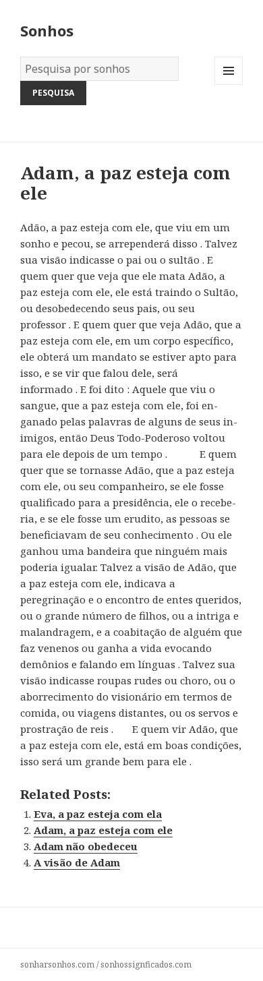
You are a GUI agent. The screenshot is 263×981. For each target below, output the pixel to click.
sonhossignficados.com (146, 964)
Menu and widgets (229, 84)
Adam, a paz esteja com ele (103, 830)
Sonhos (47, 30)
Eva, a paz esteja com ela (98, 814)
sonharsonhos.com (57, 964)
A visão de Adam (77, 862)
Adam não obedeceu (86, 846)
